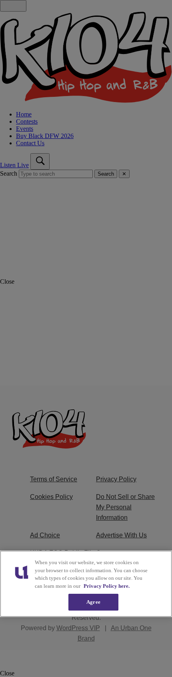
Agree (93, 602)
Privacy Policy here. (107, 586)
